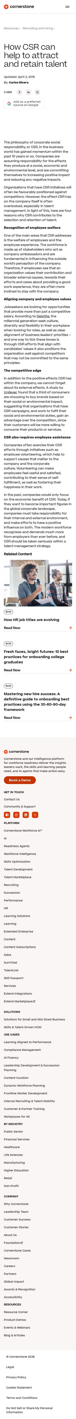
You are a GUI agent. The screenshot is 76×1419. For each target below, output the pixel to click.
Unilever (10, 392)
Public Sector (13, 1132)
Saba (7, 955)
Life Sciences (13, 1155)
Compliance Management (22, 1050)
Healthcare (12, 1147)
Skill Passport (13, 978)
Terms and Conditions (21, 1398)
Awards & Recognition (19, 1289)
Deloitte (43, 316)
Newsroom (11, 1258)
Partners (10, 1274)
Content (9, 939)
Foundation (12, 1243)
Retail (8, 1178)
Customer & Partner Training (24, 1109)
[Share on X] (37, 92)
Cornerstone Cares (17, 1251)
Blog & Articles (14, 1335)
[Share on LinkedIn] (28, 92)
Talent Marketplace (17, 877)
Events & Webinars (17, 1328)
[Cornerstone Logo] (19, 6)
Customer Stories (16, 1227)
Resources (11, 28)
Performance (13, 901)
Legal (10, 1367)
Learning (10, 924)
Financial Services (17, 1139)
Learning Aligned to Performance (27, 1042)
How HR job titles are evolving (27, 559)
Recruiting (11, 885)
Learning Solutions (17, 916)
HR (6, 908)
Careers (9, 1266)
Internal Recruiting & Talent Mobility (29, 1101)
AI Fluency (11, 1058)
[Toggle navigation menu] (66, 6)
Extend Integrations (18, 994)
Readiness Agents (17, 846)
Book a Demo (20, 780)
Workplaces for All (17, 1117)
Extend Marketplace (18, 1001)
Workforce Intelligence (20, 854)
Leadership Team (16, 1212)
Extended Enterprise (18, 932)
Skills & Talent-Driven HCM (22, 1027)
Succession (12, 893)
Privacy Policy (16, 1377)
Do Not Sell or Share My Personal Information (29, 1410)
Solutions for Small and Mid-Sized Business (34, 1019)
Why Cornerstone (16, 1204)
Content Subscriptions (20, 947)
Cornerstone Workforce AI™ (23, 831)
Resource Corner (16, 1312)
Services (10, 986)
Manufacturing (14, 1163)
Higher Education (16, 1170)
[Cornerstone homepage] (38, 752)
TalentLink (11, 970)
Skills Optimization (17, 862)
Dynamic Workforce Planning (24, 1086)
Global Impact (14, 1282)
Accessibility (13, 1297)
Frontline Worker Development (25, 1093)
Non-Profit (11, 1186)
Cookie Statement (19, 1388)
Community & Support (19, 807)
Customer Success (17, 1220)
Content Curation (16, 1078)
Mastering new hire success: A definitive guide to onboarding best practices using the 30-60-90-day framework (37, 688)
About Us (10, 1235)
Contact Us (12, 799)
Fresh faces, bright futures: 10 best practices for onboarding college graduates (31, 645)
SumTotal (10, 963)
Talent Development (18, 869)
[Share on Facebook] (19, 92)
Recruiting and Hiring (38, 28)
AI (5, 838)
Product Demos (15, 1320)
